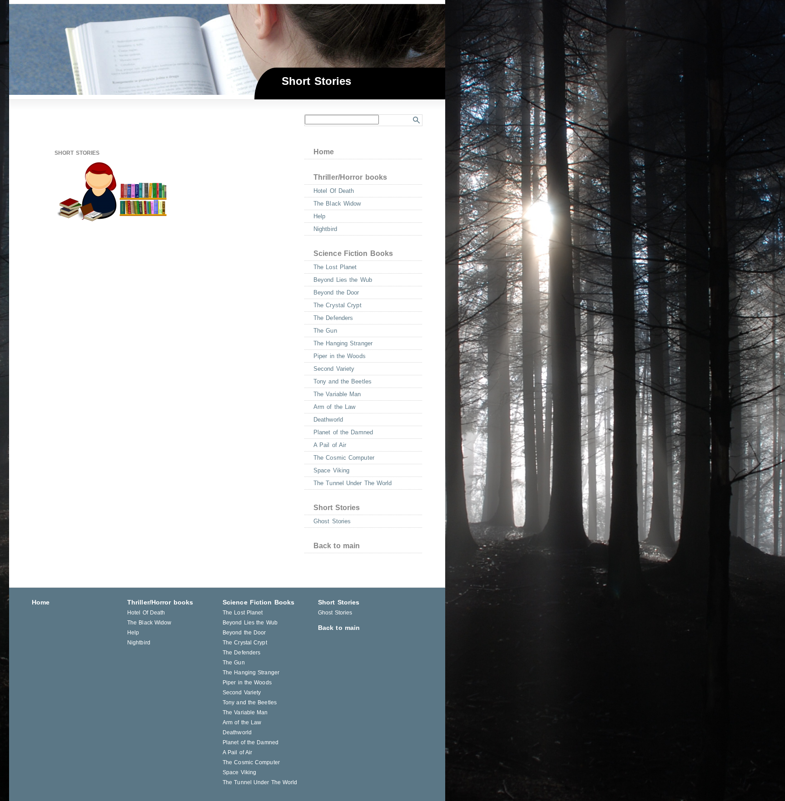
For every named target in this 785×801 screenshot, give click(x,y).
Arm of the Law (334, 406)
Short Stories (336, 507)
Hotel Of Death (333, 190)
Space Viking (331, 470)
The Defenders (333, 318)
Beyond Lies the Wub (342, 279)
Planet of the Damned (343, 432)
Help (319, 216)
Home (323, 152)
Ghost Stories (332, 521)
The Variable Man (337, 394)
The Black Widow (337, 203)
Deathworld (328, 419)
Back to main (336, 546)
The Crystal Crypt (337, 305)
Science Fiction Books (353, 253)
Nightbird (325, 229)
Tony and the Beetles (342, 381)
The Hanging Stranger (343, 343)
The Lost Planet (335, 267)
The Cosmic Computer (343, 457)
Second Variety (333, 368)
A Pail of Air (329, 445)
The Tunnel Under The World (352, 483)
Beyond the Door (336, 292)
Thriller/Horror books (350, 177)
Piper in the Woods (339, 356)
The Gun (325, 330)
